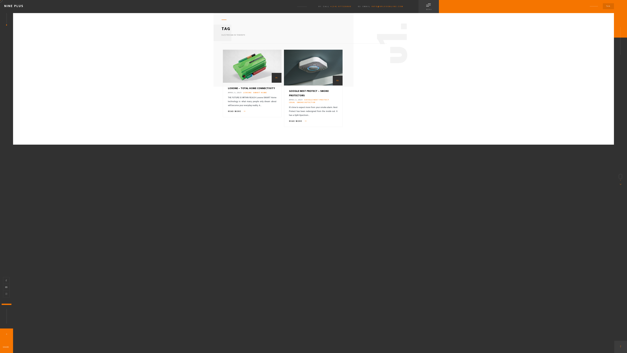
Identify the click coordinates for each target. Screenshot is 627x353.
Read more (235, 111)
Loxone (247, 92)
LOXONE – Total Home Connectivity (251, 88)
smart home (260, 92)
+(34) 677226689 (340, 6)
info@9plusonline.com (387, 6)
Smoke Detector (306, 102)
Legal (292, 102)
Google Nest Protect (316, 100)
